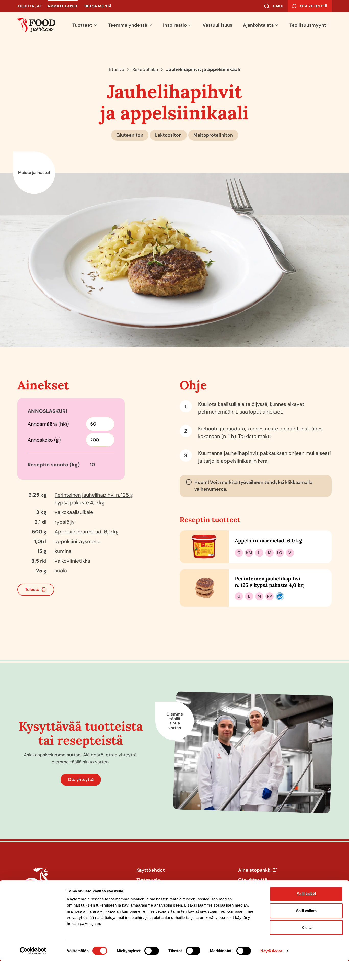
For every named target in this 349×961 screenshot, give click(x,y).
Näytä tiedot (271, 951)
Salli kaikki (306, 894)
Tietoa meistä (98, 6)
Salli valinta (306, 911)
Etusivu (116, 69)
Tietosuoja (148, 880)
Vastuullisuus (217, 25)
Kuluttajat (29, 6)
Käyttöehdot (150, 870)
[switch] (151, 951)
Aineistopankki (255, 870)
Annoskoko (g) (44, 440)
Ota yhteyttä (81, 779)
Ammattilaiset (63, 6)
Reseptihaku (145, 69)
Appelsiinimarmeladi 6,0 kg (87, 531)
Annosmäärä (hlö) (48, 424)
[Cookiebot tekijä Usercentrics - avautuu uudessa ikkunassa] (33, 951)
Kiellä (306, 927)
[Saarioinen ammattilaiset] (36, 25)
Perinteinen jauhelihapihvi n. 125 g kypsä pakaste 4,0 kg (269, 581)
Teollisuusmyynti (308, 25)
